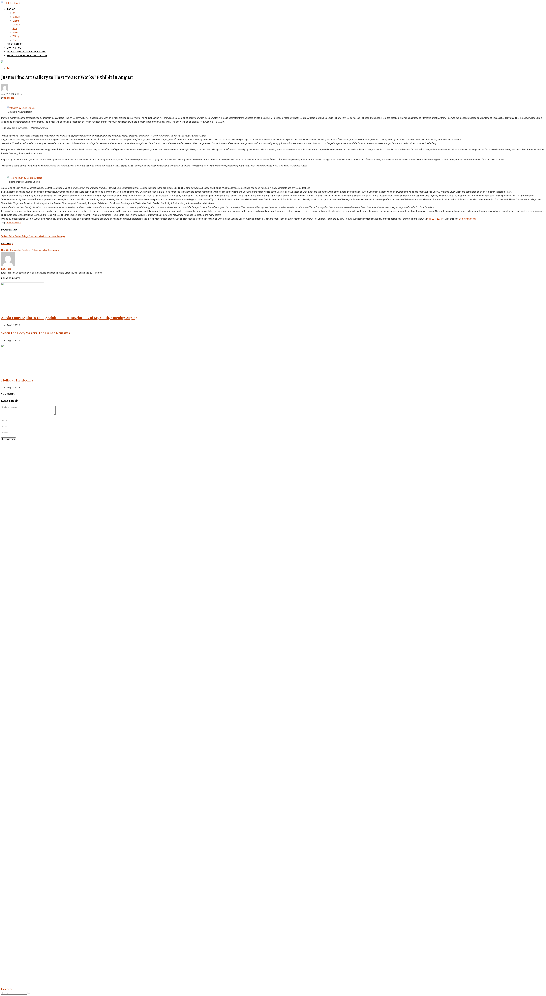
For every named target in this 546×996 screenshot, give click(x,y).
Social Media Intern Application (27, 55)
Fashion (16, 24)
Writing (16, 36)
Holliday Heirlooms (17, 380)
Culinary (16, 17)
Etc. (14, 40)
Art (14, 13)
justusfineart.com (467, 218)
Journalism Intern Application (26, 52)
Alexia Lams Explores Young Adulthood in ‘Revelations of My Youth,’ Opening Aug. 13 (69, 317)
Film (15, 28)
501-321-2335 (434, 218)
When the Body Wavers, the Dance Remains (35, 333)
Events (16, 20)
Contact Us (14, 48)
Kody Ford (6, 269)
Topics (11, 9)
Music (16, 32)
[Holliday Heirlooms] (22, 372)
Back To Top (7, 989)
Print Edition (15, 44)
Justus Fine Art (13, 222)
